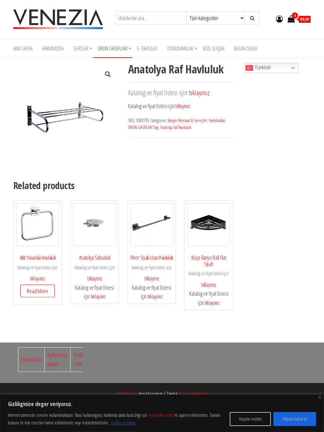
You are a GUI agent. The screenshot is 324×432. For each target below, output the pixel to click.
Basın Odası (245, 48)
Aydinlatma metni (161, 415)
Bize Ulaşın (213, 48)
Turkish (262, 67)
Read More (37, 291)
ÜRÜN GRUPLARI (113, 48)
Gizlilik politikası (123, 423)
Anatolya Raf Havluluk (175, 127)
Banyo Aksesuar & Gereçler (187, 120)
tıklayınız (199, 92)
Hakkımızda (53, 48)
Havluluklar (217, 120)
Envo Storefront (193, 394)
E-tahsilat (147, 48)
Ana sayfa (23, 48)
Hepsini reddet (250, 419)
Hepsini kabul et (295, 419)
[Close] (319, 397)
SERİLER (80, 48)
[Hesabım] (279, 18)
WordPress (127, 394)
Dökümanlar (180, 48)
